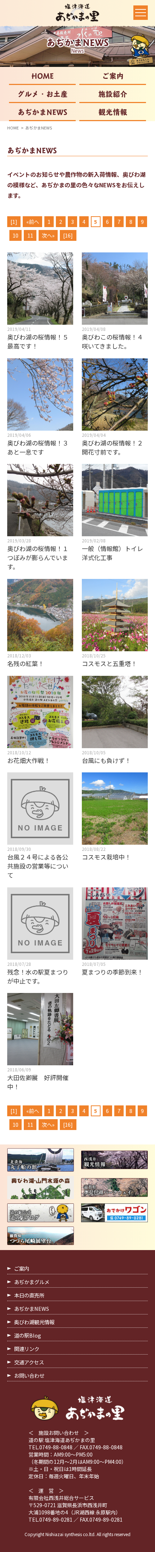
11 (30, 235)
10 (15, 235)
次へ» (48, 235)
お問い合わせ (29, 1375)
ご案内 (113, 76)
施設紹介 (112, 94)
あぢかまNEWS (42, 112)
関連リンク (26, 1348)
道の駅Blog (27, 1335)
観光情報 (112, 112)
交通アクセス (29, 1362)
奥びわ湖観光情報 (34, 1322)
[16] (68, 235)
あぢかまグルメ (31, 1281)
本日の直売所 (29, 1295)
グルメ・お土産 (42, 94)
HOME (42, 76)
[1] (13, 221)
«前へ (32, 221)
